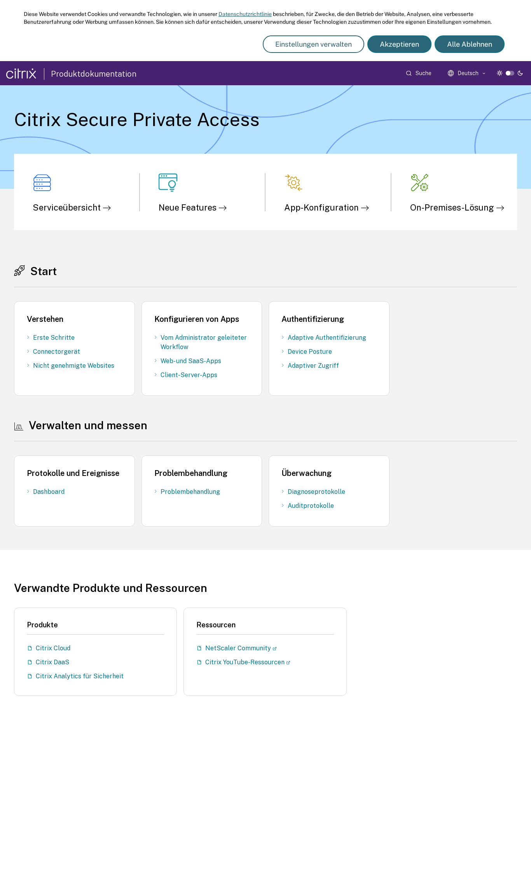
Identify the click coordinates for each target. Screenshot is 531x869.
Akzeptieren (399, 44)
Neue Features (188, 207)
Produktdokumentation (93, 74)
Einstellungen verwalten (313, 44)
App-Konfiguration (322, 207)
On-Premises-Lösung (453, 207)
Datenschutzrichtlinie (245, 14)
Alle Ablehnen (469, 44)
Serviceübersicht (68, 207)
